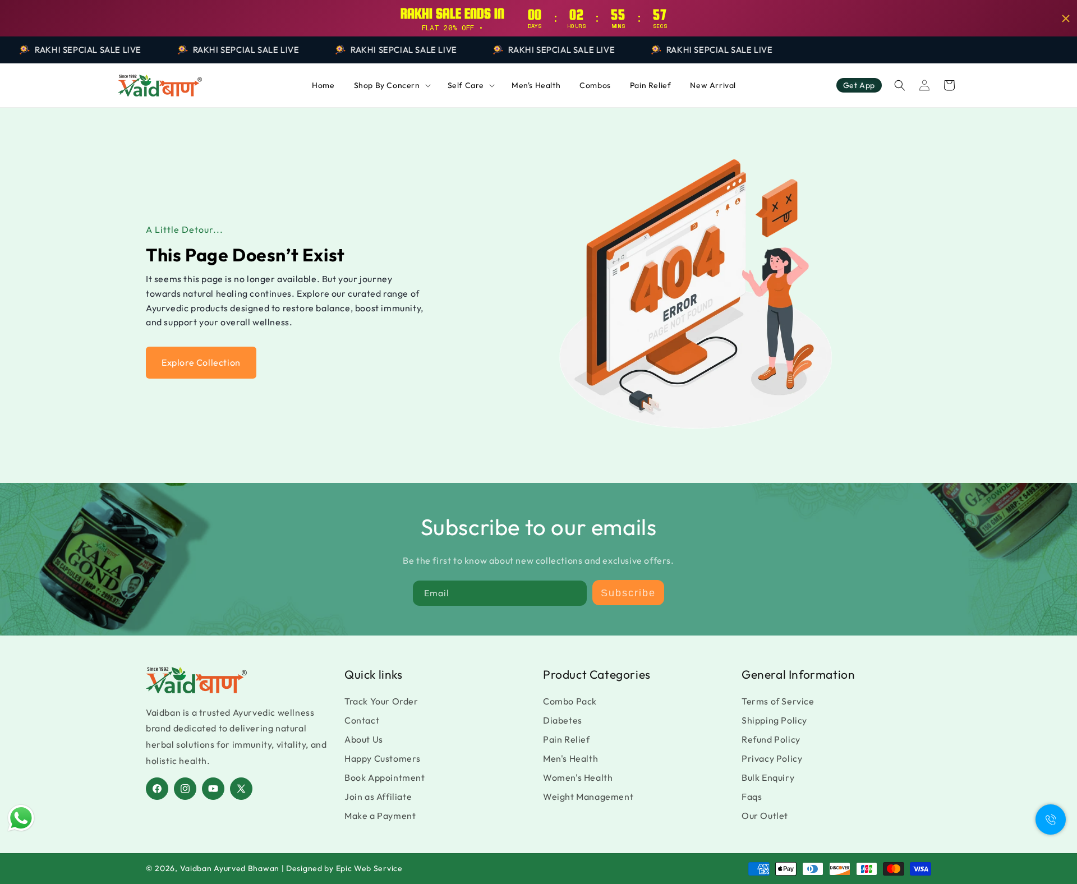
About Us (363, 739)
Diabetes (562, 720)
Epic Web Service (369, 868)
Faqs (752, 796)
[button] (391, 85)
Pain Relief (566, 739)
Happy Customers (382, 758)
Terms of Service (778, 701)
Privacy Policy (772, 758)
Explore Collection (201, 362)
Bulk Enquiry (768, 777)
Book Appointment (384, 777)
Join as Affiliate (378, 796)
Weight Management (588, 796)
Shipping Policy (774, 720)
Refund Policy (771, 739)
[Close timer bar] (1065, 18)
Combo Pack (570, 701)
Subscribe (628, 592)
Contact (361, 720)
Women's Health (578, 777)
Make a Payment (380, 815)
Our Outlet (765, 815)
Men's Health (570, 758)
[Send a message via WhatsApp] (21, 818)
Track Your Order (381, 701)
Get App (859, 85)
